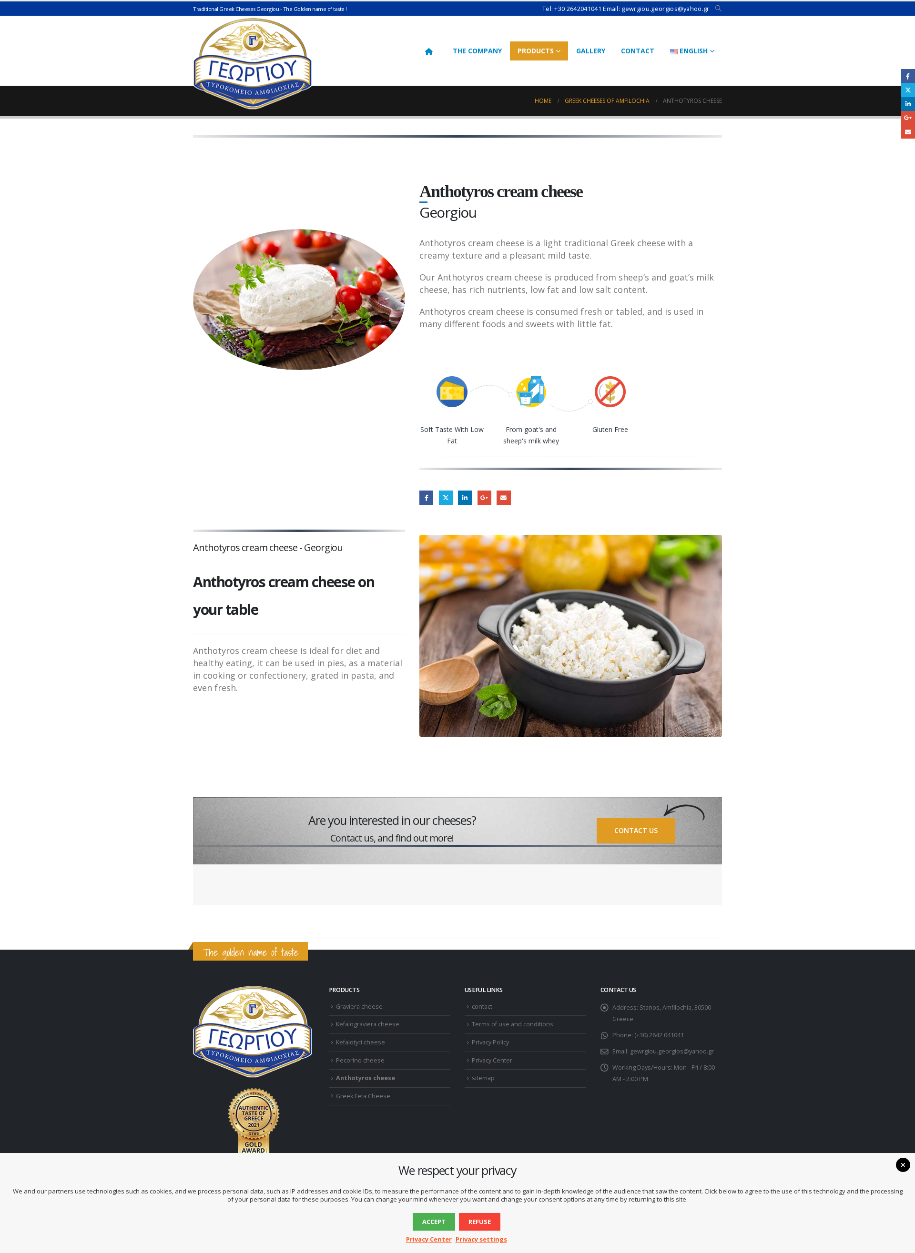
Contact (637, 50)
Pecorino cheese (360, 1060)
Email (503, 497)
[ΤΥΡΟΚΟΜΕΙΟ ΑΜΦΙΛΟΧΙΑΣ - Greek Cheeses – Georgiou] (252, 63)
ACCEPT (434, 1221)
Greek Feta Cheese (363, 1096)
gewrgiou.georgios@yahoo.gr (672, 1051)
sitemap (483, 1078)
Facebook (426, 497)
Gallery (590, 50)
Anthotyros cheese (365, 1078)
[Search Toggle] (718, 8)
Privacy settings (481, 1239)
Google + (484, 497)
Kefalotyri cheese (360, 1042)
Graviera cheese (359, 1006)
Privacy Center (492, 1060)
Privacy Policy (490, 1042)
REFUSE (479, 1221)
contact (482, 1006)
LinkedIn (465, 497)
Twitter (446, 497)
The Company (477, 50)
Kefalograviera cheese (367, 1024)
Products (536, 50)
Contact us (636, 830)
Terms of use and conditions (512, 1024)
